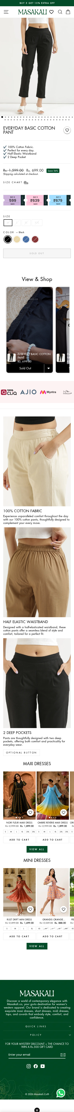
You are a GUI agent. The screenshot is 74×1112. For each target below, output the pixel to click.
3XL (33, 831)
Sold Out (25, 368)
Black (8, 239)
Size (6, 216)
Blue (26, 239)
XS (39, 928)
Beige (17, 239)
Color (13, 232)
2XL (27, 831)
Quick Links (36, 1026)
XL (26, 222)
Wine (35, 239)
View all (37, 849)
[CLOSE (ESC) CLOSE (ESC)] (37, 67)
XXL (37, 222)
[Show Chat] (61, 1093)
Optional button (21, 752)
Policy (36, 1035)
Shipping (8, 174)
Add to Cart (19, 839)
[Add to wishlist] (67, 130)
